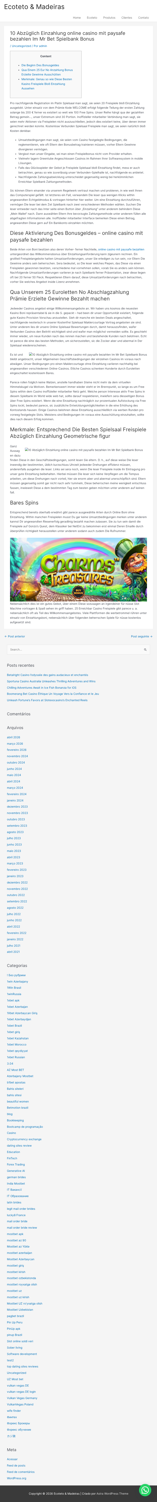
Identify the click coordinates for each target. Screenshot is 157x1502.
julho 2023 (14, 838)
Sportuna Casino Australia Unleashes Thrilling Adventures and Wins (51, 681)
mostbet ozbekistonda (21, 1278)
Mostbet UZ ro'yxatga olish (24, 1303)
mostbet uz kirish (18, 1297)
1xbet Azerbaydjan (19, 1019)
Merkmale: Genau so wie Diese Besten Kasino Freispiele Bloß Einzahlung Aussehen (46, 84)
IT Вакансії (14, 1189)
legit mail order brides (21, 1208)
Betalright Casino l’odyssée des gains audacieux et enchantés (47, 675)
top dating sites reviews (22, 1366)
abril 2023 (13, 857)
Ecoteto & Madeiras (34, 7)
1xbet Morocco (16, 1044)
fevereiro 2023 (17, 869)
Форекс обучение (19, 1429)
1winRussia (14, 994)
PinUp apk (13, 1328)
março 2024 (15, 787)
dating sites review (19, 1145)
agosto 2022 (15, 907)
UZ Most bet (15, 1379)
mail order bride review (22, 1227)
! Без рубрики (16, 975)
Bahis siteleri (15, 1088)
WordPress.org (16, 1478)
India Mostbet (16, 1183)
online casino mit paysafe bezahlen (121, 249)
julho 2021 (13, 945)
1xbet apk (13, 1000)
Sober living (14, 1347)
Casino (11, 1132)
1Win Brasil (14, 987)
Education (13, 1152)
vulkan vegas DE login (21, 1391)
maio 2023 (14, 851)
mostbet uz (14, 1290)
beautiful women (18, 1101)
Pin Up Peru (14, 1322)
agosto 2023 (15, 832)
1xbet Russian (16, 1057)
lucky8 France (16, 1215)
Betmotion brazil (17, 1107)
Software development (22, 1354)
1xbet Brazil (14, 1025)
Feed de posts (16, 1465)
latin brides (14, 1202)
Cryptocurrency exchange (24, 1139)
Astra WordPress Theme (112, 1493)
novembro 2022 (17, 888)
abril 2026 (13, 737)
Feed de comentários (21, 1471)
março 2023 (15, 863)
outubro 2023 (16, 819)
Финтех (12, 1417)
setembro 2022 (17, 901)
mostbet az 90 (16, 1240)
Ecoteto (92, 17)
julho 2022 (14, 914)
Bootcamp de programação (25, 1126)
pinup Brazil (14, 1335)
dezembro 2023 (17, 806)
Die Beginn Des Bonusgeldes (40, 65)
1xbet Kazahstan (18, 1038)
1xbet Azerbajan (17, 1006)
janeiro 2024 (15, 800)
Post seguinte (142, 636)
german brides (16, 1177)
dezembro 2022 (17, 882)
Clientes (126, 17)
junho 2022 (14, 920)
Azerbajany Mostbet (20, 1076)
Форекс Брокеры (18, 1423)
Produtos (109, 17)
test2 (10, 1360)
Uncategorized (21, 46)
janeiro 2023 (15, 876)
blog (9, 1114)
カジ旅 (11, 1436)
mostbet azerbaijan (19, 1252)
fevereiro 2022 (16, 933)
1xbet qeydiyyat (17, 1050)
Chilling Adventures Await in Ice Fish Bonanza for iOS (41, 687)
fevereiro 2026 (17, 749)
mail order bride (17, 1221)
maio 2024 (14, 775)
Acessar (12, 1459)
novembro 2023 (17, 813)
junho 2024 (14, 768)
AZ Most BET (15, 1070)
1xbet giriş (13, 1032)
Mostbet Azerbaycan (20, 1259)
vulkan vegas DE (18, 1385)
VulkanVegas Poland (20, 1404)
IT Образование (18, 1196)
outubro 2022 (16, 895)
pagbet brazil (15, 1316)
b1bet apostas (16, 1082)
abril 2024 (13, 781)
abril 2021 (13, 951)
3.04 (10, 1063)
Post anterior (14, 636)
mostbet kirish (16, 1272)
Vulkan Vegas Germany (22, 1398)
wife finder (14, 1410)
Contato (143, 17)
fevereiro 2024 (17, 794)
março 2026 (15, 743)
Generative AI (16, 1170)
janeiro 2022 (15, 939)
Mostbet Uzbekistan (20, 1309)
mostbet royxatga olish (22, 1284)
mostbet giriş (15, 1265)
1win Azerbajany (17, 981)
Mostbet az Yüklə (18, 1246)
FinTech (12, 1158)
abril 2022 (13, 926)
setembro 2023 (17, 825)
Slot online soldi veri (20, 1341)
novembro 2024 (17, 756)
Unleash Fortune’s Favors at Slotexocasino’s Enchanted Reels (47, 700)
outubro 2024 (16, 762)
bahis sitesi (14, 1095)
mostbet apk (15, 1234)
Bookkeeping (15, 1120)
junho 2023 (14, 844)
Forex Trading (16, 1164)
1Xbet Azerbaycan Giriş (22, 1013)
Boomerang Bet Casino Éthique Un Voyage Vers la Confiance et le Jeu (53, 693)
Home (77, 17)
